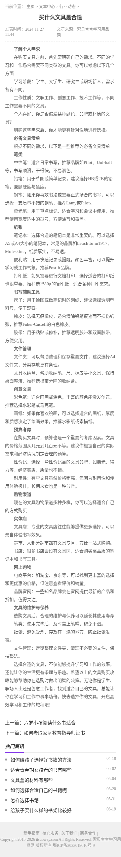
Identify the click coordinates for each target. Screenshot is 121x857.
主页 (31, 6)
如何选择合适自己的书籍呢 (38, 790)
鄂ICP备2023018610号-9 (74, 845)
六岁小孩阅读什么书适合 (50, 722)
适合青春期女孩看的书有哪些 (41, 770)
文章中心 (47, 6)
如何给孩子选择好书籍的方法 (41, 760)
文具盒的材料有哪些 (31, 780)
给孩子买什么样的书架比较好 (41, 810)
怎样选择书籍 (24, 800)
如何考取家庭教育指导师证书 (54, 733)
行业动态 (67, 6)
